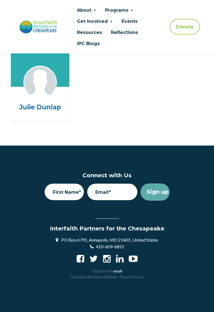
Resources (89, 32)
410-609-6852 (110, 246)
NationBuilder (106, 276)
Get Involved (93, 21)
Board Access (132, 276)
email (117, 271)
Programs (117, 10)
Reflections (124, 32)
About (85, 10)
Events (129, 21)
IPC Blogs (88, 43)
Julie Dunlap (40, 107)
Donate (185, 27)
